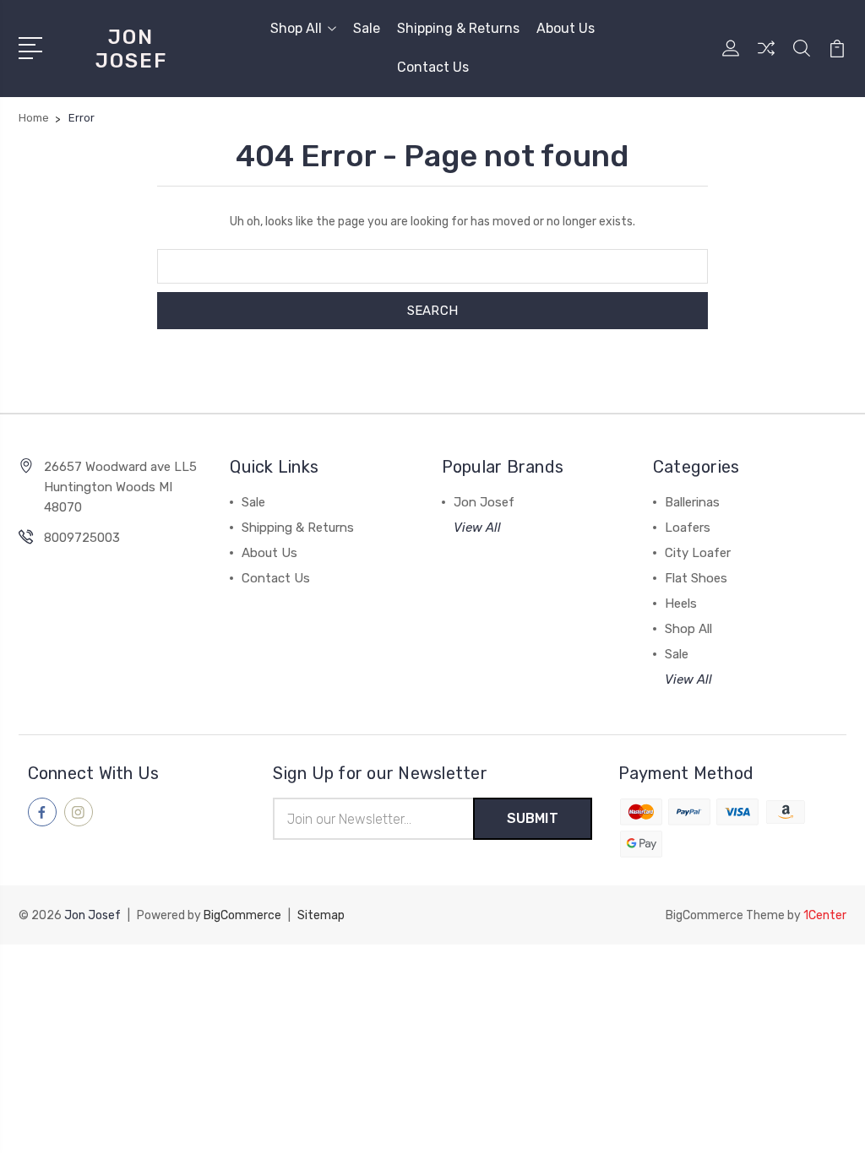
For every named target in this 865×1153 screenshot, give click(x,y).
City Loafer (698, 552)
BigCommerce (242, 915)
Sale (366, 28)
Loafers (687, 527)
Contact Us (433, 67)
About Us (565, 28)
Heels (681, 603)
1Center (824, 915)
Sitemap (321, 915)
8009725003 (82, 537)
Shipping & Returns (458, 28)
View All (477, 527)
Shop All (296, 28)
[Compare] (766, 58)
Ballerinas (692, 502)
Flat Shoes (696, 578)
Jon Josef (484, 502)
